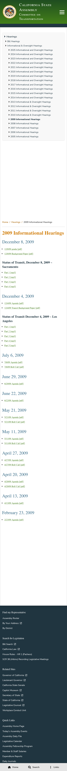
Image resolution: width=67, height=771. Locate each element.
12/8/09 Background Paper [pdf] (18, 253)
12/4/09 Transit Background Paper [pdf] (22, 307)
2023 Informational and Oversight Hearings (31, 58)
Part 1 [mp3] (10, 272)
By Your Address (10, 623)
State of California (11, 700)
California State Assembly (35, 7)
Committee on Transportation (31, 16)
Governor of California (13, 675)
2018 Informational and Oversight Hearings (31, 80)
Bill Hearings (13, 41)
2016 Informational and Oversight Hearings (31, 88)
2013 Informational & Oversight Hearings (30, 101)
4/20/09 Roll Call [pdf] (14, 486)
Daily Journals (9, 761)
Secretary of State (11, 695)
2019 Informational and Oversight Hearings (31, 75)
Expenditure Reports (12, 756)
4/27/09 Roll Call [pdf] (14, 464)
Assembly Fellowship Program (17, 746)
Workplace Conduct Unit (14, 710)
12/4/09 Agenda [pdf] (14, 303)
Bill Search (7, 644)
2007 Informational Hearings (24, 127)
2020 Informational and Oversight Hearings (31, 71)
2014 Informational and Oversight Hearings (31, 97)
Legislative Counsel (11, 705)
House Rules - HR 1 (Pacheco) (17, 654)
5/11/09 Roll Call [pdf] (14, 443)
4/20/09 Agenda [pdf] (14, 481)
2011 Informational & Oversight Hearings (30, 110)
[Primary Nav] (62, 12)
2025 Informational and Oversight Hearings (31, 50)
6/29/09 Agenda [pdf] (14, 383)
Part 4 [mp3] (10, 286)
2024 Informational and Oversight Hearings (31, 54)
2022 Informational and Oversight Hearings (31, 62)
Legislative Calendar (12, 741)
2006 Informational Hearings (24, 132)
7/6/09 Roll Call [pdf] (14, 366)
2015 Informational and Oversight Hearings (31, 93)
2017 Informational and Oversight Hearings (31, 84)
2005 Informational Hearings (24, 136)
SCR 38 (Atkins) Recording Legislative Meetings (25, 659)
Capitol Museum (10, 690)
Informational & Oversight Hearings (24, 45)
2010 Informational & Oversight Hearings (30, 114)
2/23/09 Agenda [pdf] (14, 519)
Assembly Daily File (12, 736)
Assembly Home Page (13, 726)
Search (35, 767)
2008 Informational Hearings (24, 123)
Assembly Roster (10, 618)
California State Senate (13, 685)
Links (56, 767)
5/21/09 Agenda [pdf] (14, 417)
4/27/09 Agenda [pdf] (14, 460)
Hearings (15, 222)
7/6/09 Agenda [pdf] (13, 362)
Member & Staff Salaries (14, 751)
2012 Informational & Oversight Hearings (30, 106)
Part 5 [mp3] (10, 345)
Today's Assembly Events (14, 731)
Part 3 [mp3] (10, 281)
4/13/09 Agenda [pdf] (14, 503)
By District (7, 628)
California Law (9, 649)
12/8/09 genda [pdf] (13, 249)
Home (5, 222)
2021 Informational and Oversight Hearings (31, 67)
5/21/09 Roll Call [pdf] (14, 421)
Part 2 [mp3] (10, 277)
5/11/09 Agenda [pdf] (14, 438)
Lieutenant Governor (12, 680)
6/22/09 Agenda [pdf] (14, 400)
